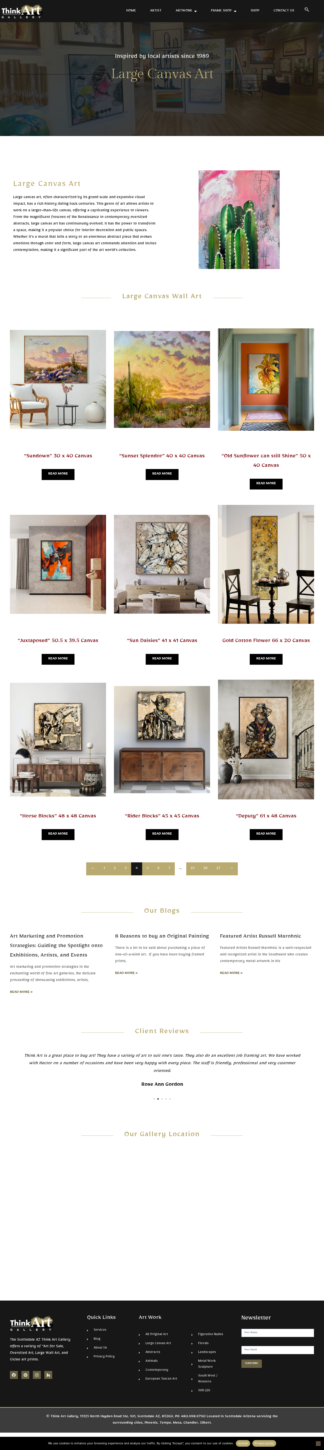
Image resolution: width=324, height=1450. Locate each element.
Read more (58, 474)
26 (205, 869)
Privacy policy (264, 1443)
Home (131, 11)
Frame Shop (221, 11)
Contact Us (284, 11)
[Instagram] (37, 1375)
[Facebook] (14, 1375)
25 (193, 869)
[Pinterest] (25, 1375)
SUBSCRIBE (251, 1363)
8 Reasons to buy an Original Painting (162, 937)
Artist (156, 11)
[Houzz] (48, 1375)
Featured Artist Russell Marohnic (260, 937)
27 (218, 869)
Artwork (184, 11)
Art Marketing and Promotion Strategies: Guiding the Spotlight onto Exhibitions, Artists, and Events (56, 946)
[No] (318, 1443)
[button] (306, 11)
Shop (255, 11)
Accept (243, 1443)
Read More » (21, 992)
